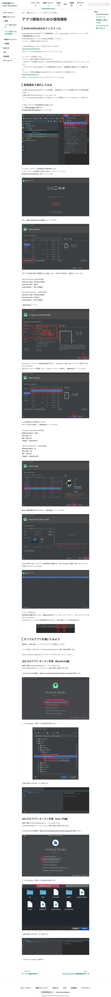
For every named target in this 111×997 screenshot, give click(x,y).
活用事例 (71, 4)
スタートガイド (35, 4)
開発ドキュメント (48, 4)
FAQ (65, 4)
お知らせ (59, 4)
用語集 (7, 43)
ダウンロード (81, 4)
